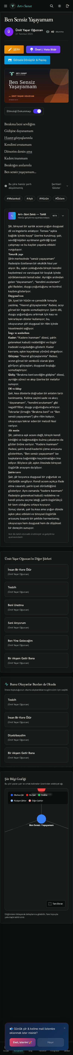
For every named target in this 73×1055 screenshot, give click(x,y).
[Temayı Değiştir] (59, 6)
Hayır (51, 1042)
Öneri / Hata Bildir (46, 49)
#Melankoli (13, 198)
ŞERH (16, 49)
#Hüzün (44, 198)
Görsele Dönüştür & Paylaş (29, 60)
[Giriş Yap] (67, 6)
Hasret (8, 137)
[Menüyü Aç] (5, 6)
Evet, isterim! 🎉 (22, 1042)
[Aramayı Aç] (51, 6)
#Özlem (60, 198)
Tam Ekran (57, 903)
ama (29, 151)
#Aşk (30, 198)
